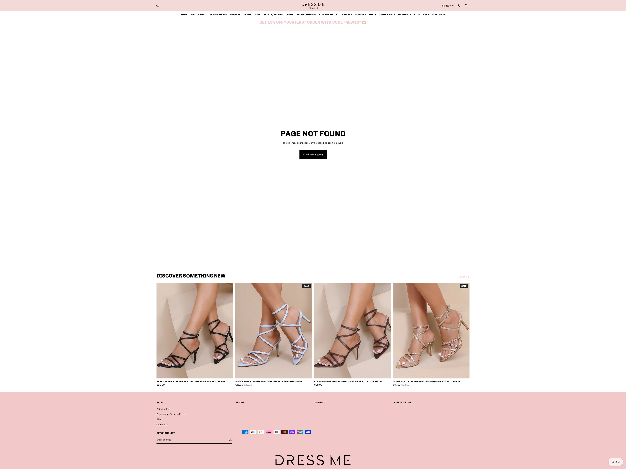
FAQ (158, 419)
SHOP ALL (464, 277)
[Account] (458, 5)
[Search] (157, 5)
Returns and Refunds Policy (171, 414)
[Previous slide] (161, 330)
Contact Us (162, 424)
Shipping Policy (164, 409)
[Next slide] (228, 330)
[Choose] (228, 374)
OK (230, 439)
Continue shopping (313, 154)
